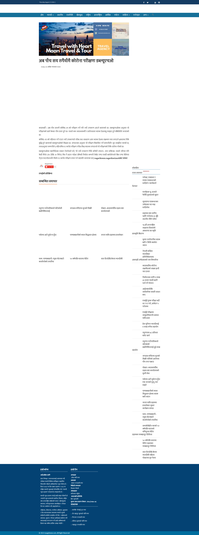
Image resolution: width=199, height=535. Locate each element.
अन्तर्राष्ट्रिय (98, 15)
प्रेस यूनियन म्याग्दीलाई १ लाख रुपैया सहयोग (151, 325)
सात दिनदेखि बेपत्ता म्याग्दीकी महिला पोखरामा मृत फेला (150, 455)
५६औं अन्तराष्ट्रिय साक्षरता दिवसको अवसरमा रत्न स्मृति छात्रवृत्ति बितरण (144, 229)
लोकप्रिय (135, 168)
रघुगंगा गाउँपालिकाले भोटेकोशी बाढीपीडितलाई (50, 210)
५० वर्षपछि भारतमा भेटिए (79, 258)
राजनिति (69, 15)
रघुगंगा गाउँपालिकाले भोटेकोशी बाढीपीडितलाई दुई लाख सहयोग (146, 346)
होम (42, 15)
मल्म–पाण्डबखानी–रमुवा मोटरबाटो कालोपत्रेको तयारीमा (51, 260)
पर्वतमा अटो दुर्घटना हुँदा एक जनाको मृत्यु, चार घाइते (151, 382)
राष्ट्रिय (88, 15)
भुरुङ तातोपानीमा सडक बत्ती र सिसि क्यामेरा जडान (151, 242)
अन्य (145, 15)
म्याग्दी (49, 15)
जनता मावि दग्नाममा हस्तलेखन (112, 235)
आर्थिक (108, 15)
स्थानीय (60, 15)
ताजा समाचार (137, 173)
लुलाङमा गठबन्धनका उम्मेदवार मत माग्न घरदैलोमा (150, 204)
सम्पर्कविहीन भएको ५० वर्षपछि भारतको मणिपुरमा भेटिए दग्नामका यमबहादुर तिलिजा (145, 430)
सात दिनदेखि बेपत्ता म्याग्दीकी (112, 258)
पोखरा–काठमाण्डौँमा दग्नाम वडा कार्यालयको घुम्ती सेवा (151, 370)
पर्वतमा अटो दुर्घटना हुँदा (47, 235)
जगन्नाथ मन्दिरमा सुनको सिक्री (81, 208)
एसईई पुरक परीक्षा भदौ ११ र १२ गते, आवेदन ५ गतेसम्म (151, 303)
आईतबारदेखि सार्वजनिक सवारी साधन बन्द (151, 292)
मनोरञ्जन (136, 15)
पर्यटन (116, 15)
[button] (153, 15)
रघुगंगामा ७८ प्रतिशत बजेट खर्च (150, 334)
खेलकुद (79, 15)
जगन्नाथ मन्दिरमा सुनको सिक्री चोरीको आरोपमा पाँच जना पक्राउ (151, 359)
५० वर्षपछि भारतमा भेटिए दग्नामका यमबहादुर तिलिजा (149, 443)
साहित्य (126, 15)
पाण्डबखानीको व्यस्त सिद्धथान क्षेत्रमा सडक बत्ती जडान (150, 393)
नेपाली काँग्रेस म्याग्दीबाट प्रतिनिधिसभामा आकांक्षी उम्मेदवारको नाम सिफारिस (145, 255)
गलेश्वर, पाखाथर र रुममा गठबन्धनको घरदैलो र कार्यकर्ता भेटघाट (144, 182)
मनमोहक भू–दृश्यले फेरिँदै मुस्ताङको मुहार (150, 193)
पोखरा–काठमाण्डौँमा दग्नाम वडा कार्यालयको (112, 210)
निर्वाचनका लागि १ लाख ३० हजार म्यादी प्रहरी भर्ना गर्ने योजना (151, 280)
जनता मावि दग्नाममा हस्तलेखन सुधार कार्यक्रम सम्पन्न (150, 405)
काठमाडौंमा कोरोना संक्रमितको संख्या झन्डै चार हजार (151, 268)
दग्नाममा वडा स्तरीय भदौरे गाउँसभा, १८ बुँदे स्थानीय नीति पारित (150, 216)
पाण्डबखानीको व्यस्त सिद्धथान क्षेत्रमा (83, 235)
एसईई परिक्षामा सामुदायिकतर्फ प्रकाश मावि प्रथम (151, 315)
